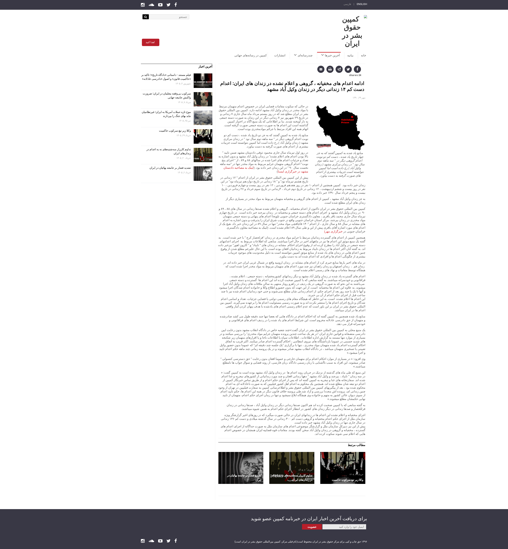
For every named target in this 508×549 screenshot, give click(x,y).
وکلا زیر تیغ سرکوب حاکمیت (174, 130)
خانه (363, 55)
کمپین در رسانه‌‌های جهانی (250, 55)
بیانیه (350, 55)
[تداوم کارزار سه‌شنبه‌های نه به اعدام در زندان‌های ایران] (291, 468)
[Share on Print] (330, 69)
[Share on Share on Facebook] (357, 69)
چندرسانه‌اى (305, 55)
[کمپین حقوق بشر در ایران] (352, 31)
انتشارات (279, 55)
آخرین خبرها (332, 55)
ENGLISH (362, 4)
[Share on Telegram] (339, 69)
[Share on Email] (320, 69)
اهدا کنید (150, 42)
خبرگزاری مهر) (333, 231)
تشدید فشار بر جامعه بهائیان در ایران (170, 167)
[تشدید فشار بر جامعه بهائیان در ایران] (240, 468)
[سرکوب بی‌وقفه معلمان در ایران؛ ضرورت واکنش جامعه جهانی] (203, 99)
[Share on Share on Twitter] (348, 69)
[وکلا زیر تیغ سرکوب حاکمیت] (342, 468)
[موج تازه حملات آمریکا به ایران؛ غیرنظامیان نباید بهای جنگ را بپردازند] (203, 118)
